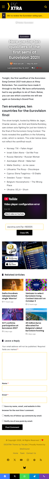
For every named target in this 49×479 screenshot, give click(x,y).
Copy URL (24, 232)
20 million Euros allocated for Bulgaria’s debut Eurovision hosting (35, 327)
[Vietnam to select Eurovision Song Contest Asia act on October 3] (36, 285)
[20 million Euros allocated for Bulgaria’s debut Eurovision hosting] (36, 314)
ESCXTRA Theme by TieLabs (16, 444)
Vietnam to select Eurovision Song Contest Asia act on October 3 (36, 297)
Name (5, 383)
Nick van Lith (18, 64)
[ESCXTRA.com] (14, 7)
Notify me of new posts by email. (18, 421)
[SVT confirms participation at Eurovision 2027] (12, 314)
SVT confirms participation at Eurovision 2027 (10, 325)
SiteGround (24, 449)
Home (20, 22)
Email (5, 395)
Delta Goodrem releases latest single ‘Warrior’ (10, 296)
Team (22, 453)
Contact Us (31, 453)
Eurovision (28, 22)
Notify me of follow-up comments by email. (23, 416)
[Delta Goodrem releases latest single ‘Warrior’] (12, 285)
